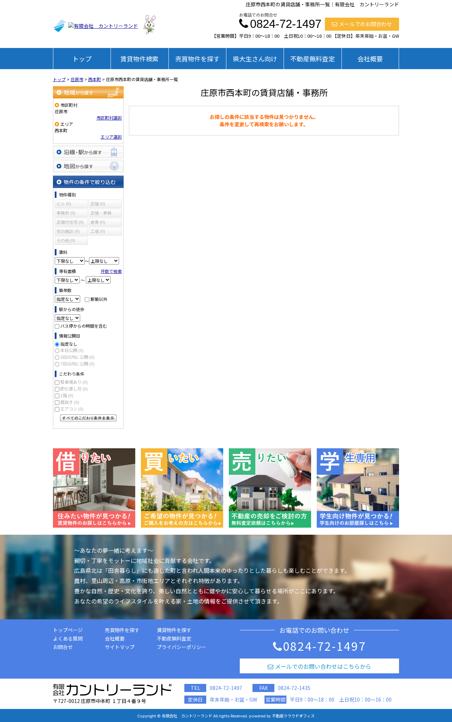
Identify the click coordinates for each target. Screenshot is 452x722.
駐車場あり (74, 382)
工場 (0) (97, 231)
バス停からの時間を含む (83, 326)
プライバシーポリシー (181, 646)
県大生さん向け (255, 58)
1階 (66, 395)
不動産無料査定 (312, 58)
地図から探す (88, 166)
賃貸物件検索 (139, 58)
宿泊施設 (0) (67, 231)
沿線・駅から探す (88, 152)
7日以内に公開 (77, 363)
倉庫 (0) (97, 222)
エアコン (71, 409)
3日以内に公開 (77, 357)
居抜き (69, 402)
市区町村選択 (109, 118)
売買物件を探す (197, 58)
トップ (81, 58)
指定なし (68, 344)
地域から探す (88, 92)
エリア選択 (111, 137)
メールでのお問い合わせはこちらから (323, 666)
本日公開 (71, 350)
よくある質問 (68, 638)
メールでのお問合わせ (365, 24)
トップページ (68, 629)
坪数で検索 (111, 271)
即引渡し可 (74, 389)
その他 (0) (65, 240)
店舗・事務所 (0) (101, 214)
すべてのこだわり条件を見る (88, 417)
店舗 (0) (97, 203)
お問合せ (63, 646)
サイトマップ (120, 646)
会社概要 (370, 58)
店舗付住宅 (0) (70, 222)
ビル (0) (63, 203)
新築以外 (98, 299)
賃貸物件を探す (174, 629)
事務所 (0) (65, 213)
